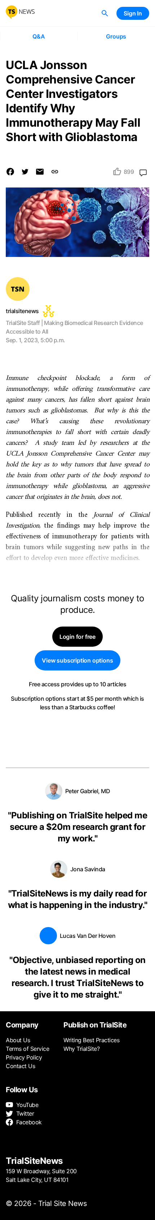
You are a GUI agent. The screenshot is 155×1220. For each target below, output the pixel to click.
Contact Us (20, 1066)
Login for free (77, 636)
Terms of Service (27, 1048)
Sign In (133, 13)
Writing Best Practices (91, 1040)
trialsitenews (22, 311)
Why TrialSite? (81, 1048)
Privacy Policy (24, 1057)
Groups (116, 36)
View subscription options (77, 660)
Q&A (38, 36)
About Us (18, 1040)
